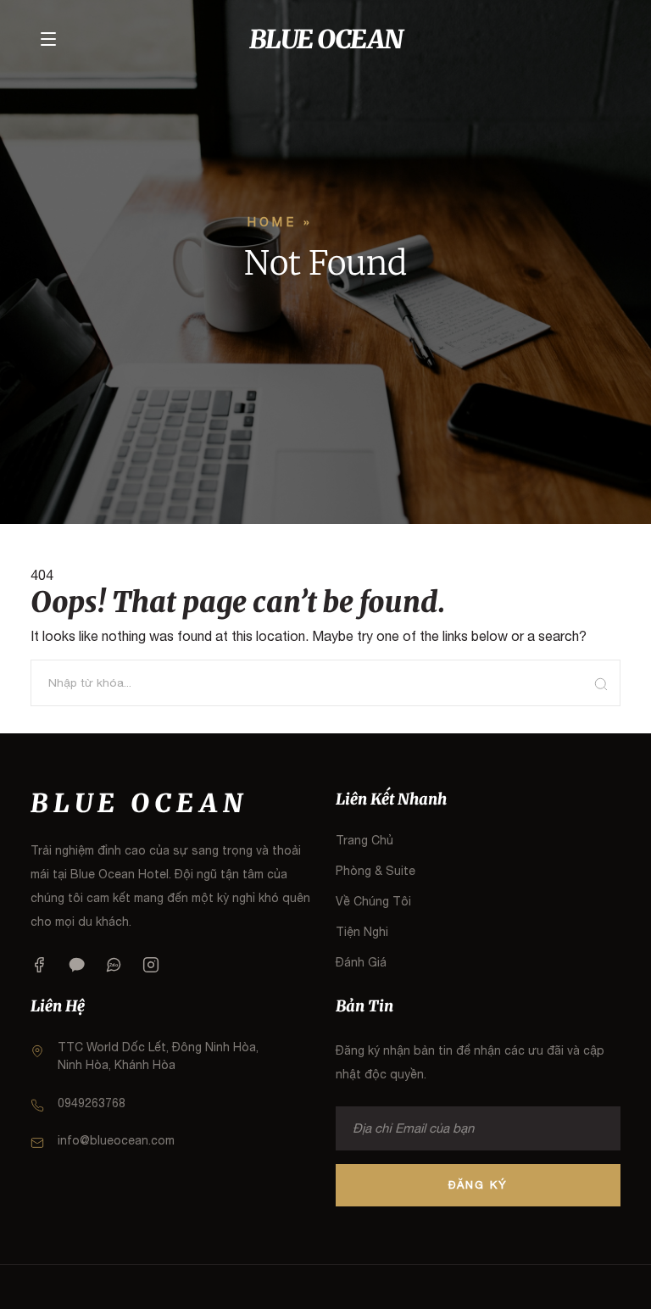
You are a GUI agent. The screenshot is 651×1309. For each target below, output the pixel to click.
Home (272, 222)
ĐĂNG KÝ (478, 1184)
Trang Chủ (364, 840)
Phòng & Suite (375, 870)
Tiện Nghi (362, 932)
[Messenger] (76, 964)
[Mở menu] (48, 39)
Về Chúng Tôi (373, 901)
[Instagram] (150, 964)
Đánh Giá (361, 962)
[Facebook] (39, 964)
